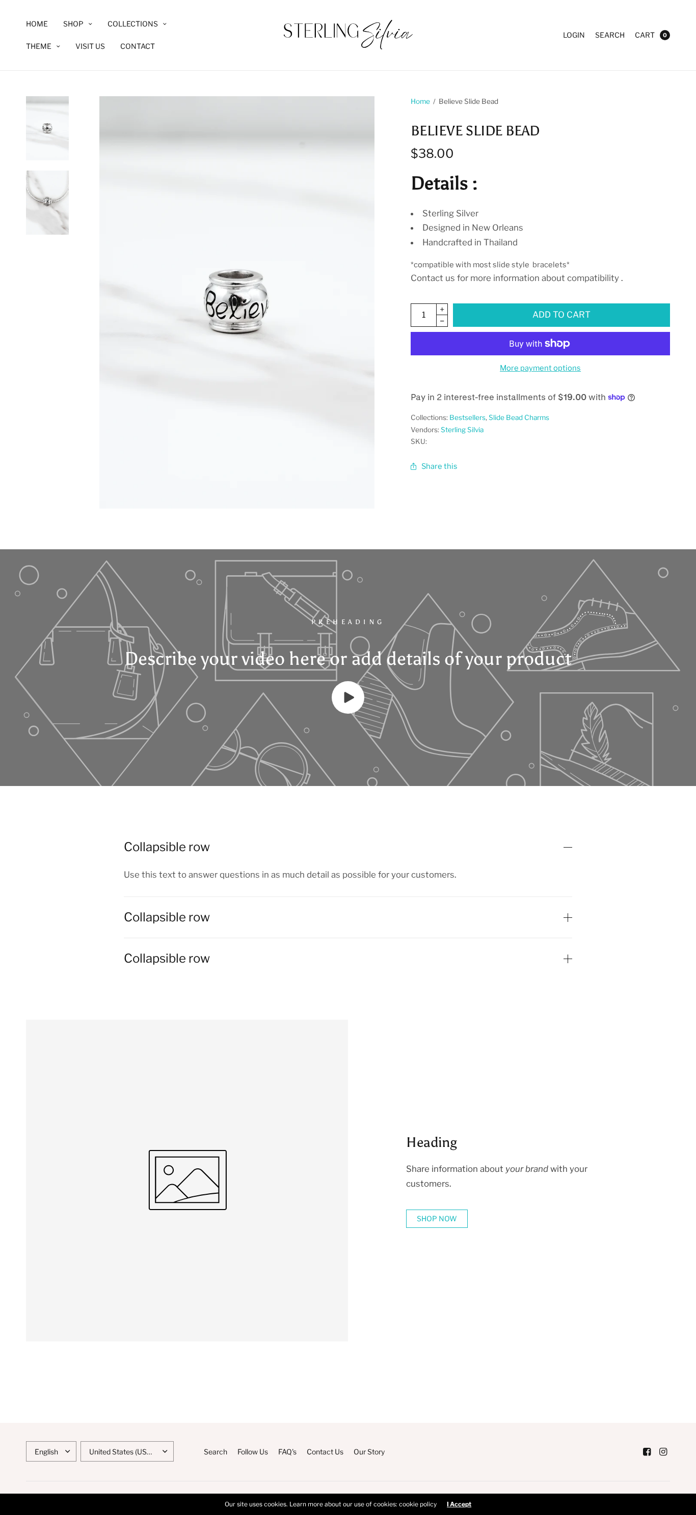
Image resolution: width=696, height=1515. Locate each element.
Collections (133, 23)
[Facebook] (646, 1451)
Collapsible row (167, 847)
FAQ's (287, 1451)
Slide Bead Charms (519, 417)
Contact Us (325, 1451)
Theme (38, 46)
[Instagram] (662, 1451)
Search (610, 35)
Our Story (369, 1451)
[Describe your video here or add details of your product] (348, 711)
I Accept (459, 1504)
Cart (645, 35)
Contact (137, 46)
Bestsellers (467, 417)
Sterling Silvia (462, 430)
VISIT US (90, 46)
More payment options (540, 368)
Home (37, 23)
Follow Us (252, 1451)
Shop (73, 23)
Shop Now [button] (437, 1218)
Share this (439, 466)
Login (574, 35)
